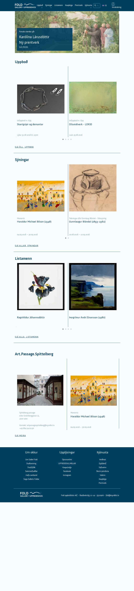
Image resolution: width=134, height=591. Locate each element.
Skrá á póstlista (102, 471)
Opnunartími (67, 459)
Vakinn (102, 475)
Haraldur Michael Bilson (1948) (34, 221)
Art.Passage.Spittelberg (34, 354)
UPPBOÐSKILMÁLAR (67, 463)
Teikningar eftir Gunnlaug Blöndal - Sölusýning (87, 218)
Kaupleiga (69, 5)
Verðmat (102, 459)
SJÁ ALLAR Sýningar (26, 246)
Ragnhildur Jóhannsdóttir (31, 317)
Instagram (67, 475)
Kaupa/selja (66, 467)
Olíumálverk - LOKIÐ (80, 124)
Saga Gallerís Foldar (31, 479)
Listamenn (58, 5)
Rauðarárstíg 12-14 (87, 495)
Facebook (67, 471)
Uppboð (40, 5)
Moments (21, 218)
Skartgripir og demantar (30, 124)
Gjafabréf (102, 463)
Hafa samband (31, 475)
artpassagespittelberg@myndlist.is (41, 425)
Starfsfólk (31, 467)
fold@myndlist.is (112, 495)
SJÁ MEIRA (23, 47)
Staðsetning (31, 463)
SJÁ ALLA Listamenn (26, 337)
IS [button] (104, 5)
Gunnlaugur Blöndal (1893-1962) (87, 221)
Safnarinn (102, 467)
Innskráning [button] (116, 7)
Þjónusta (88, 5)
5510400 (100, 495)
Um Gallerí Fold (31, 459)
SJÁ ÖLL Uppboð (24, 147)
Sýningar (48, 5)
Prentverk (79, 5)
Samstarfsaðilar (31, 471)
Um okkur (31, 452)
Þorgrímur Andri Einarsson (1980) (87, 317)
